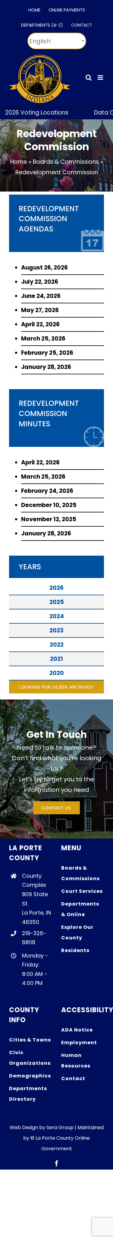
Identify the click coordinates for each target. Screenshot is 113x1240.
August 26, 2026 (44, 267)
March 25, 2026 (43, 338)
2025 (56, 602)
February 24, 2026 (47, 491)
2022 (57, 645)
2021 (56, 659)
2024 (56, 616)
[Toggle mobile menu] (101, 77)
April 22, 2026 (40, 324)
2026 (56, 588)
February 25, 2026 (47, 353)
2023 (56, 630)
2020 (56, 673)
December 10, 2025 (49, 505)
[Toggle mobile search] (89, 77)
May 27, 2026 (40, 310)
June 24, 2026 (41, 296)
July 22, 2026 (39, 282)
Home (18, 162)
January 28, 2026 (46, 367)
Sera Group (60, 1127)
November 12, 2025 (48, 519)
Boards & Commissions (66, 162)
